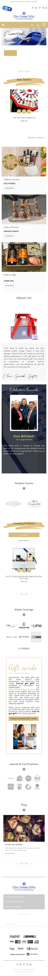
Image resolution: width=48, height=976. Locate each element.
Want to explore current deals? (24, 1)
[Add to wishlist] (24, 111)
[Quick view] (29, 111)
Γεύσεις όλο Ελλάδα (13, 844)
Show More (10, 53)
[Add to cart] (19, 111)
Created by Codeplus (24, 971)
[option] (24, 50)
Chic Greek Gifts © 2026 (24, 969)
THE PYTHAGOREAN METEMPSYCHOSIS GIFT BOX (24, 578)
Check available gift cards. (23, 718)
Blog (24, 804)
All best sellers (37, 137)
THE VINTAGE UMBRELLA (24, 118)
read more (9, 853)
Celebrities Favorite (24, 389)
